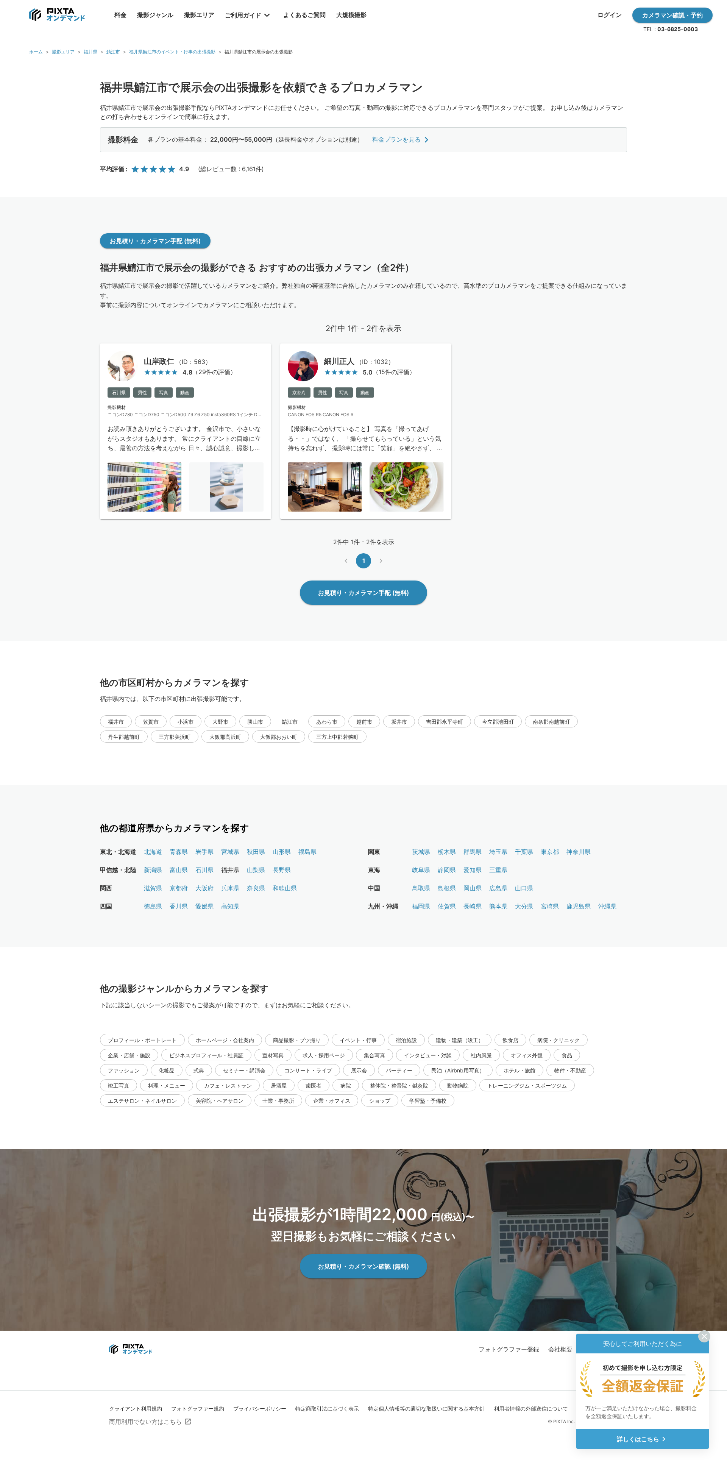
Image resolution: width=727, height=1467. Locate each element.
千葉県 (524, 851)
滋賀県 (153, 888)
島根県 (447, 888)
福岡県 (421, 906)
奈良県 (256, 888)
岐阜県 (421, 870)
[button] (116, 721)
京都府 (179, 888)
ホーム (36, 52)
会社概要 (560, 1349)
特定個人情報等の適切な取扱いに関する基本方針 (426, 1408)
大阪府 (204, 888)
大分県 (524, 906)
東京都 (550, 851)
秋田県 (256, 851)
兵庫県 (230, 888)
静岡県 (447, 870)
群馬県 (472, 851)
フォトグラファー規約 (197, 1408)
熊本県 (498, 906)
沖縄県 (607, 906)
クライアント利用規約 (135, 1408)
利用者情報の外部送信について (531, 1408)
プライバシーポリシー (259, 1408)
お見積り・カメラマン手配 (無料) (155, 241)
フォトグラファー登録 (509, 1349)
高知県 (230, 906)
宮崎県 (550, 906)
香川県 (179, 906)
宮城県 (230, 851)
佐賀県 (447, 906)
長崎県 (472, 906)
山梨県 (256, 870)
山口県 (524, 888)
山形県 (282, 851)
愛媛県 (204, 906)
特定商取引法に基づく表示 (327, 1408)
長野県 (282, 870)
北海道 (153, 851)
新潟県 (153, 870)
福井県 (90, 52)
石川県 (204, 870)
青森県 (179, 851)
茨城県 (421, 851)
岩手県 (204, 851)
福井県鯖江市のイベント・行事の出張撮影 (172, 52)
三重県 (498, 870)
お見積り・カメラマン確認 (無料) (363, 1266)
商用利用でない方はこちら (145, 1421)
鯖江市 (113, 52)
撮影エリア (63, 52)
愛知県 (472, 870)
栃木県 (447, 851)
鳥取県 (421, 888)
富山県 (179, 870)
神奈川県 (578, 851)
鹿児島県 (578, 906)
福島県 (307, 851)
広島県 (498, 888)
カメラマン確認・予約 (672, 15)
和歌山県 (285, 888)
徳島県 (153, 906)
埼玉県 (498, 851)
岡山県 (472, 888)
